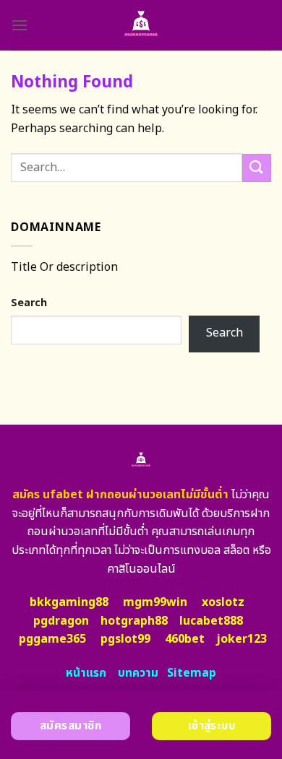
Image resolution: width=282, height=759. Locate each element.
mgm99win (155, 602)
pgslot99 (125, 639)
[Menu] (19, 25)
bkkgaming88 (69, 602)
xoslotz (223, 602)
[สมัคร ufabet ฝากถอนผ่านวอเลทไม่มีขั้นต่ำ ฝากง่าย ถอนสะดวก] (141, 25)
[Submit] (256, 168)
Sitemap (191, 673)
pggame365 (52, 639)
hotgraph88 (134, 621)
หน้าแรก (86, 673)
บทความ (138, 673)
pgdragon (61, 621)
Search (29, 303)
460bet (185, 639)
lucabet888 (211, 621)
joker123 (241, 639)
